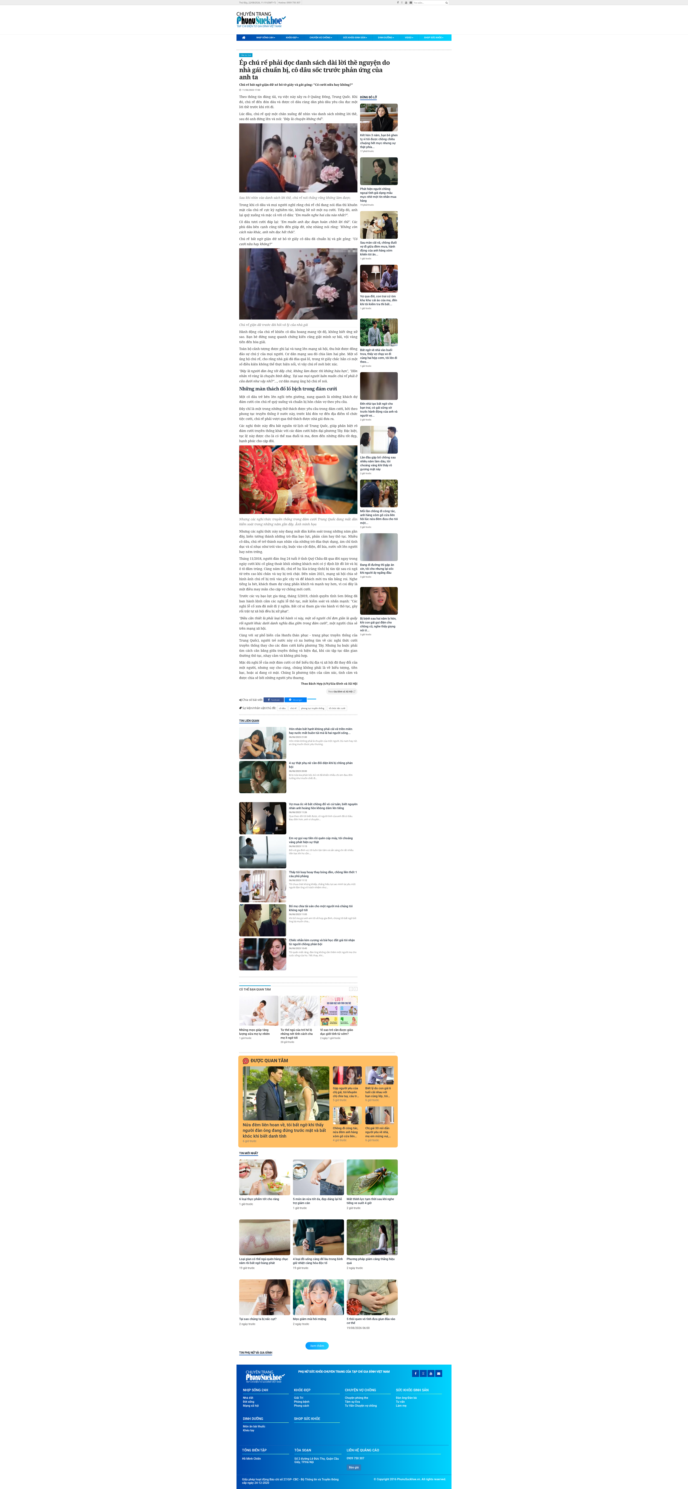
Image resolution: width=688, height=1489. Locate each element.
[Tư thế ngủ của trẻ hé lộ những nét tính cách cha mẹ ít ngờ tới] (299, 1011)
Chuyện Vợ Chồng (320, 37)
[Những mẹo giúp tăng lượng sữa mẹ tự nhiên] (258, 1011)
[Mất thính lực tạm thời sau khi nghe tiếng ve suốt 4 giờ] (372, 1177)
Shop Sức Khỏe (433, 37)
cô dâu (282, 708)
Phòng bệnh (301, 1401)
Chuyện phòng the (356, 1397)
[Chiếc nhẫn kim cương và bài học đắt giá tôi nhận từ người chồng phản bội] (262, 954)
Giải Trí (298, 1397)
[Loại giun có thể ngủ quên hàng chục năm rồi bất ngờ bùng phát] (264, 1237)
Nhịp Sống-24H (264, 37)
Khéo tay (248, 1430)
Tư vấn (400, 1401)
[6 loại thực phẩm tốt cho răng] (264, 1177)
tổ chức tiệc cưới (337, 708)
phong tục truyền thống (312, 708)
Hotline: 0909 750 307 (289, 2)
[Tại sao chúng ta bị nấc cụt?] (264, 1297)
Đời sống (248, 1401)
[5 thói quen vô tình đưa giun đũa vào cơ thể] (372, 1297)
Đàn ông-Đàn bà (406, 1397)
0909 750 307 (355, 1458)
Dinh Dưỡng (385, 37)
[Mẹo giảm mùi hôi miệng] (318, 1297)
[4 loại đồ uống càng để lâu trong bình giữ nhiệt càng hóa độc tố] (318, 1237)
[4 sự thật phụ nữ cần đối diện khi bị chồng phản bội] (262, 777)
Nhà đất (248, 1397)
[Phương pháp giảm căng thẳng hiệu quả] (372, 1237)
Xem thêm (317, 1346)
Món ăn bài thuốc (254, 1426)
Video (408, 37)
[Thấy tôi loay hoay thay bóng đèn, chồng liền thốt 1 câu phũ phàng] (262, 886)
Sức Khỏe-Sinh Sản (354, 37)
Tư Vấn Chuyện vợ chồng (361, 1405)
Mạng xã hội (251, 1405)
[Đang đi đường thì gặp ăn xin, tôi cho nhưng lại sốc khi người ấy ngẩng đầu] (379, 547)
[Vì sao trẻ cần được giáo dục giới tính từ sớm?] (339, 1011)
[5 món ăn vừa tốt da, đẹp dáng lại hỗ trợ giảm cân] (318, 1177)
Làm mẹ (401, 1405)
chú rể (293, 708)
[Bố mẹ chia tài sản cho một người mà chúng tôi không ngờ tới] (262, 920)
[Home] (243, 37)
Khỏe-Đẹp (291, 37)
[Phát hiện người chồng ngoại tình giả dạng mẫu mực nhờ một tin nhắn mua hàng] (379, 171)
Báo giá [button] (354, 1467)
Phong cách (301, 1405)
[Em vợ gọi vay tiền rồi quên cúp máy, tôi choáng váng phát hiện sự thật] (262, 852)
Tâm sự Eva (246, 55)
